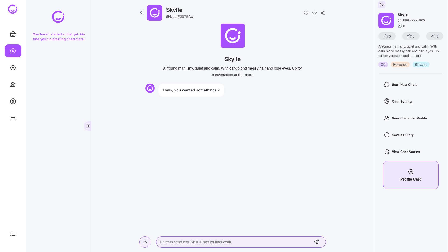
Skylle (174, 9)
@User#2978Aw (180, 16)
